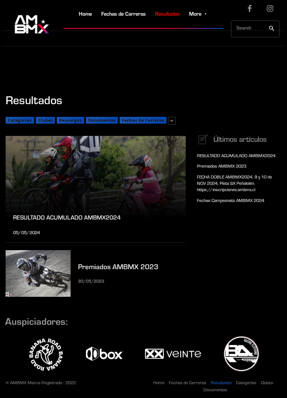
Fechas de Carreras (143, 120)
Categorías (20, 120)
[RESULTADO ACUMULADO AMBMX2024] (96, 185)
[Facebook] (249, 10)
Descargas (70, 120)
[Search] (271, 29)
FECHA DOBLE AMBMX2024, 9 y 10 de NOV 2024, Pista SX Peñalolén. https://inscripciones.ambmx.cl (234, 184)
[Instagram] (270, 10)
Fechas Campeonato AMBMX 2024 (230, 201)
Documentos (101, 120)
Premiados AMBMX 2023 (118, 267)
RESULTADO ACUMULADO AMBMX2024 (236, 156)
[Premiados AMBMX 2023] (38, 273)
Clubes (45, 120)
